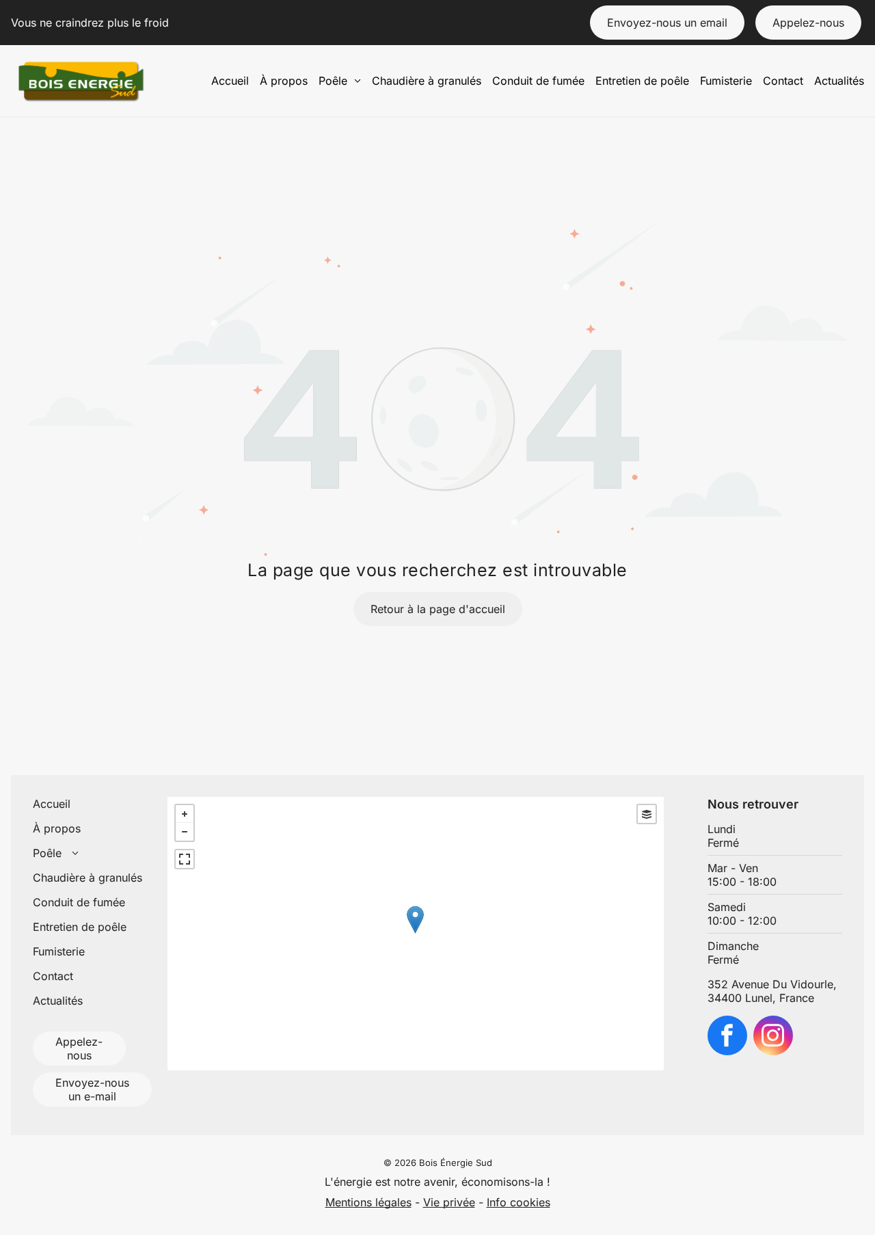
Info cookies (518, 1202)
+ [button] (184, 814)
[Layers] (647, 814)
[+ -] (415, 933)
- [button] (184, 832)
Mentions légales (368, 1202)
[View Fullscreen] (184, 859)
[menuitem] (230, 80)
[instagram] (773, 1037)
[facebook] (727, 1037)
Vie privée (449, 1202)
